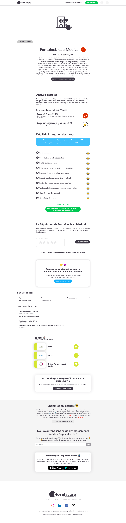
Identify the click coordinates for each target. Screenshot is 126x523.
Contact (48, 500)
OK (88, 444)
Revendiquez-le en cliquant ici (63, 209)
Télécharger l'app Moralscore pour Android (70, 467)
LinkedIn (59, 505)
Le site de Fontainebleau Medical (63, 79)
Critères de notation (63, 204)
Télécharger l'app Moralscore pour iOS (55, 467)
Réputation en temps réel (73, 2)
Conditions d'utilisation (49, 514)
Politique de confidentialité (64, 514)
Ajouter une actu (82, 241)
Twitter (73, 505)
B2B (54, 55)
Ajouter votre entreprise (63, 388)
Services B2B (76, 500)
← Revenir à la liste (25, 41)
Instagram (52, 505)
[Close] (89, 454)
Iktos (50, 347)
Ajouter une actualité (63, 281)
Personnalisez (91, 2)
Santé (60, 55)
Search (101, 2)
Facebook (66, 505)
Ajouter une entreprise (61, 500)
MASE (50, 355)
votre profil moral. (64, 125)
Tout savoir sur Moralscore (63, 421)
